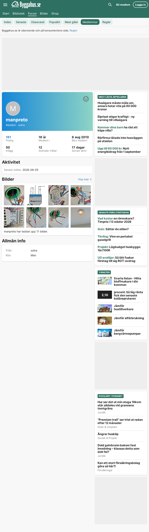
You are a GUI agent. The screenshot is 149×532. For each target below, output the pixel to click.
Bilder (44, 13)
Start (6, 13)
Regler (73, 30)
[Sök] (110, 4)
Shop (55, 13)
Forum (32, 13)
